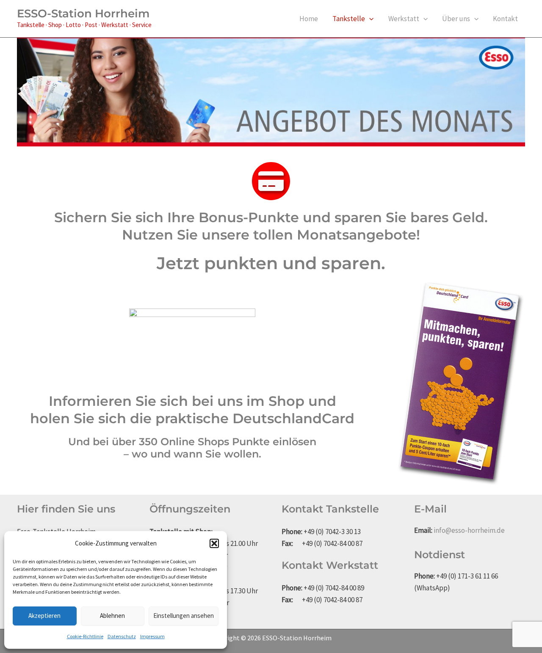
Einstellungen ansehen (183, 616)
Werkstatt (403, 18)
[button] (214, 543)
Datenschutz (122, 636)
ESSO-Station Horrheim (83, 13)
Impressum (152, 636)
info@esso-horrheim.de (469, 530)
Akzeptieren (44, 616)
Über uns (456, 18)
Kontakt (505, 18)
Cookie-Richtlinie (85, 636)
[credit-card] (271, 181)
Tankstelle (348, 18)
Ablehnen (112, 616)
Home (308, 18)
